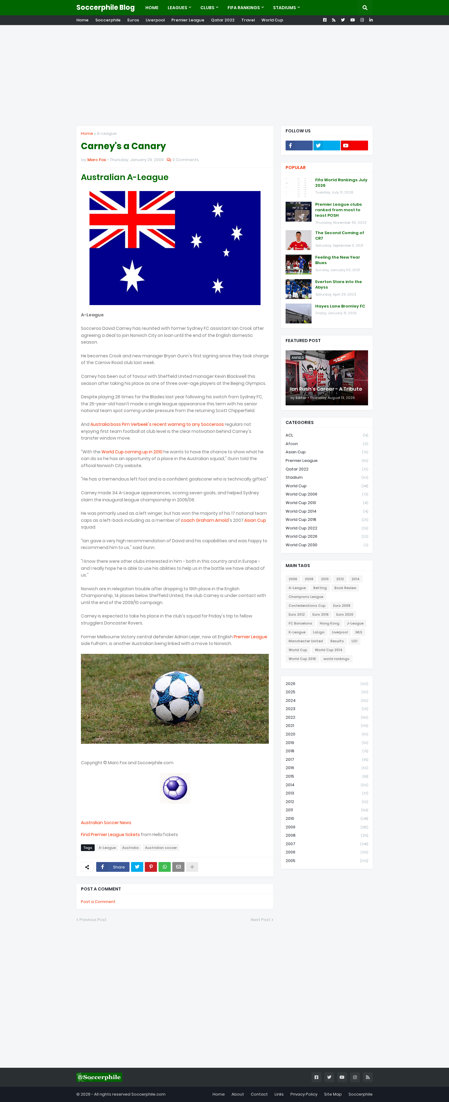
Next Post (260, 920)
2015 (327, 776)
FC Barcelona (300, 623)
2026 (327, 684)
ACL (327, 435)
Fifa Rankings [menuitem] (244, 8)
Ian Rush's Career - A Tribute (326, 389)
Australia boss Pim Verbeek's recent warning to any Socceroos (157, 424)
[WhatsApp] (165, 867)
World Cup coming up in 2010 (131, 452)
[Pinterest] (151, 867)
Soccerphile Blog (105, 7)
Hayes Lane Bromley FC (340, 306)
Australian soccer (161, 847)
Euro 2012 (297, 614)
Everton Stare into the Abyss (338, 284)
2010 (325, 579)
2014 (356, 579)
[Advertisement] (224, 75)
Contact (259, 1094)
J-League (355, 623)
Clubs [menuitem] (207, 8)
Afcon (327, 444)
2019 (327, 743)
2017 (327, 759)
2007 (327, 844)
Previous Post (93, 920)
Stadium (327, 477)
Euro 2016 (320, 614)
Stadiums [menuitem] (284, 8)
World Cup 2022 (327, 528)
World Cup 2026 (327, 536)
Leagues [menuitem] (177, 8)
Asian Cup (255, 520)
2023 (327, 709)
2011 (327, 810)
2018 (327, 751)
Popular (296, 167)
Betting (320, 587)
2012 (340, 579)
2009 (327, 827)
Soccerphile (108, 20)
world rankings (336, 658)
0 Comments (186, 160)
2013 (327, 793)
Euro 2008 (341, 605)
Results (337, 641)
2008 (309, 579)
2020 (327, 734)
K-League (297, 632)
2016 (327, 768)
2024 (327, 700)
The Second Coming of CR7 (339, 235)
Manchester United (306, 641)
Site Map (333, 1094)
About (238, 1094)
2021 (327, 725)
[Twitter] (137, 867)
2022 (327, 717)
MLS (359, 632)
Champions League (306, 596)
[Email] (178, 867)
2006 (293, 579)
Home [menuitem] (152, 8)
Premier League (187, 20)
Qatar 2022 (223, 20)
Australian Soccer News (106, 823)
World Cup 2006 (327, 494)
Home (82, 20)
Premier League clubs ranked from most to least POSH (338, 210)
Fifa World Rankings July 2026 (341, 182)
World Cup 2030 (327, 545)
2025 (327, 692)
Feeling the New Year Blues (337, 260)
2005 (327, 861)
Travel (248, 20)
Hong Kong (329, 623)
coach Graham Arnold (205, 520)
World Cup (272, 20)
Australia (130, 847)
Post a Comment (98, 902)
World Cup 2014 (327, 511)
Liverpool (155, 20)
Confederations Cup (307, 605)
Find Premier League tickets (110, 834)
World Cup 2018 (327, 519)
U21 (354, 641)
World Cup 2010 (327, 503)
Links (279, 1094)
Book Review (345, 587)
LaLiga (318, 632)
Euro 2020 (344, 614)
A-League (107, 133)
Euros (133, 20)
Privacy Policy (303, 1094)
